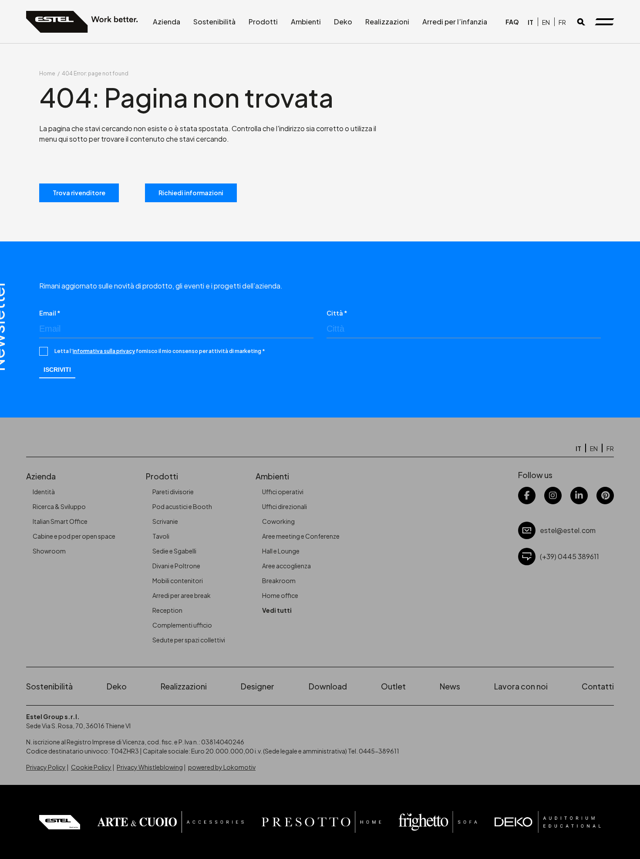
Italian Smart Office (60, 521)
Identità (44, 492)
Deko (343, 21)
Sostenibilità (214, 21)
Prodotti (263, 21)
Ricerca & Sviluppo (59, 506)
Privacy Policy (46, 767)
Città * (337, 313)
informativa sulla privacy (104, 351)
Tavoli (160, 536)
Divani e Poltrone (176, 566)
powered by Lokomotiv (222, 767)
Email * (50, 313)
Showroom (49, 551)
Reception (167, 610)
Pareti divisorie (173, 492)
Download (328, 686)
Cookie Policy (91, 767)
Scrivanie (165, 521)
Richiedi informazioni (190, 193)
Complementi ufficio (182, 625)
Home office (280, 595)
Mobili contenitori (177, 580)
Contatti (598, 686)
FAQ (512, 22)
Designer (257, 686)
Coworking (278, 521)
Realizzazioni (387, 21)
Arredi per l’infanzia (454, 21)
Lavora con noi (521, 686)
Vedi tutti (277, 610)
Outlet (393, 686)
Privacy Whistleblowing (150, 767)
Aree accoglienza (286, 566)
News (450, 686)
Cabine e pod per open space (74, 536)
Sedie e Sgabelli (174, 551)
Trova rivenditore (79, 193)
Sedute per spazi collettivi (188, 640)
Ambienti (306, 21)
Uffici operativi (282, 492)
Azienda (166, 21)
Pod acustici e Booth (182, 506)
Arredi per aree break (181, 595)
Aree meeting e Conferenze (301, 536)
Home (47, 73)
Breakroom (279, 580)
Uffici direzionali (284, 506)
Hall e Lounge (281, 551)
